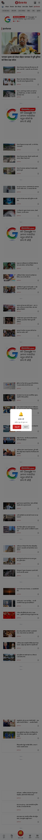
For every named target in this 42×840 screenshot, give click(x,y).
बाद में (25, 427)
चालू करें (17, 427)
